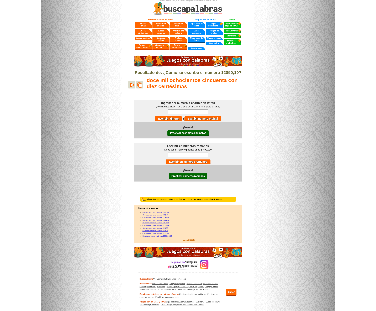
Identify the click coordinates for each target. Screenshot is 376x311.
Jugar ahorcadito (196, 32)
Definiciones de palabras (150, 290)
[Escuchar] (131, 84)
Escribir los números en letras (167, 297)
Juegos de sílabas (214, 32)
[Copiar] (139, 84)
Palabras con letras (168, 290)
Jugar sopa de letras (196, 24)
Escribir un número (161, 24)
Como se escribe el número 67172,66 (155, 225)
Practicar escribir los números (188, 132)
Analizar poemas (178, 39)
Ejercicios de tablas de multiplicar (192, 294)
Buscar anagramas (177, 46)
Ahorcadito (144, 305)
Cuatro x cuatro (214, 38)
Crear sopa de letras (196, 39)
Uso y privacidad (160, 279)
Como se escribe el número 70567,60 (155, 220)
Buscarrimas (143, 24)
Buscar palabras (143, 38)
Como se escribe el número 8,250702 (155, 223)
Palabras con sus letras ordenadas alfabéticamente (200, 199)
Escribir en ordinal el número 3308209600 (157, 236)
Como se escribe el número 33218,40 (155, 233)
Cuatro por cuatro (213, 302)
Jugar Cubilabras (213, 24)
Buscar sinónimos (143, 32)
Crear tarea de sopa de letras (231, 24)
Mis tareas (231, 36)
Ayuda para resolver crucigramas (190, 305)
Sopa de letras (172, 302)
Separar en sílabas (178, 24)
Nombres (170, 287)
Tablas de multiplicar (231, 42)
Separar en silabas (185, 290)
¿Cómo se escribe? (159, 46)
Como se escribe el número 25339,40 (155, 212)
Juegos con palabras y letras (153, 302)
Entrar (231, 292)
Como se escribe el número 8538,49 (155, 231)
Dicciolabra (214, 43)
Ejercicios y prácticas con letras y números (159, 294)
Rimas (182, 284)
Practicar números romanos (188, 176)
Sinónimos (151, 287)
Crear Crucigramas (168, 305)
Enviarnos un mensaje (177, 279)
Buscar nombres (161, 32)
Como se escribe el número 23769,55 (155, 217)
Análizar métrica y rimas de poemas (189, 287)
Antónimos (161, 287)
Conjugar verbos (161, 39)
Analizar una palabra (178, 32)
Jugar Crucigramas (186, 302)
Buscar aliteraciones (160, 284)
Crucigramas (196, 48)
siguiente (191, 240)
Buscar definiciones (142, 46)
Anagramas (174, 284)
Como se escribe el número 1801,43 (155, 215)
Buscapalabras (146, 279)
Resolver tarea (231, 31)
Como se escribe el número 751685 (155, 228)
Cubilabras (200, 302)
